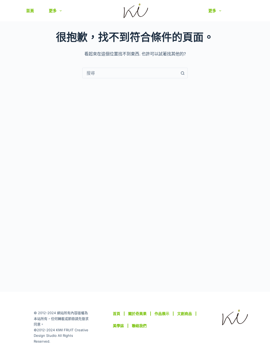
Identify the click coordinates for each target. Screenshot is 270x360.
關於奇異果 (137, 313)
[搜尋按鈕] (182, 73)
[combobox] (130, 73)
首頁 (30, 10)
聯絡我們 (139, 325)
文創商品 (184, 313)
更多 (53, 10)
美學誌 (118, 325)
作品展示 (162, 313)
